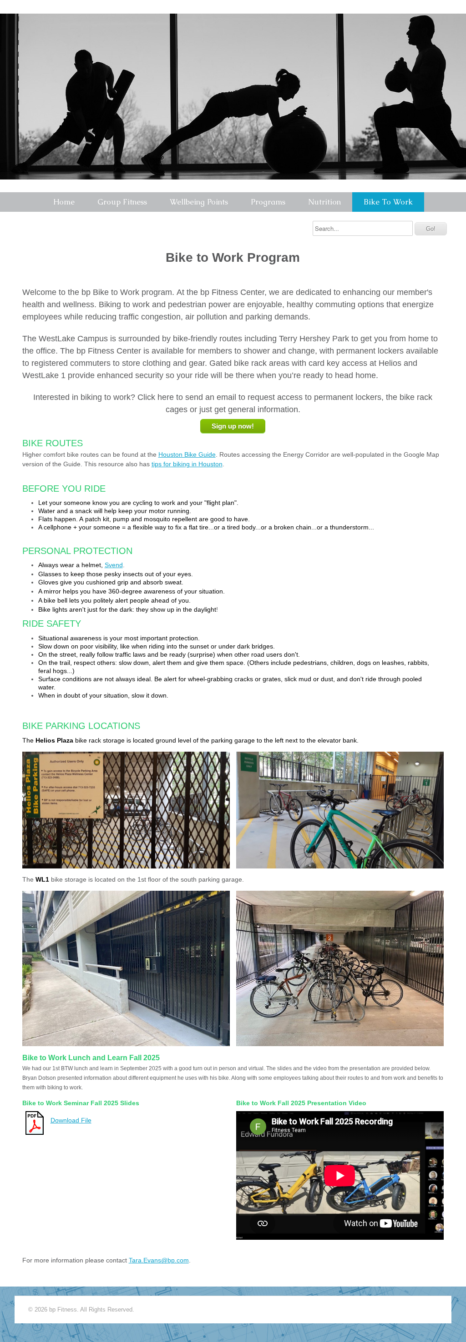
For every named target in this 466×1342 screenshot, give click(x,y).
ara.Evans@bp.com (160, 1260)
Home (64, 202)
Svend (114, 565)
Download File (71, 1120)
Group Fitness (122, 202)
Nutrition (324, 202)
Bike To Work (388, 202)
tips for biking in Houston (187, 464)
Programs (268, 202)
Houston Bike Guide (187, 454)
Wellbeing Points (199, 202)
